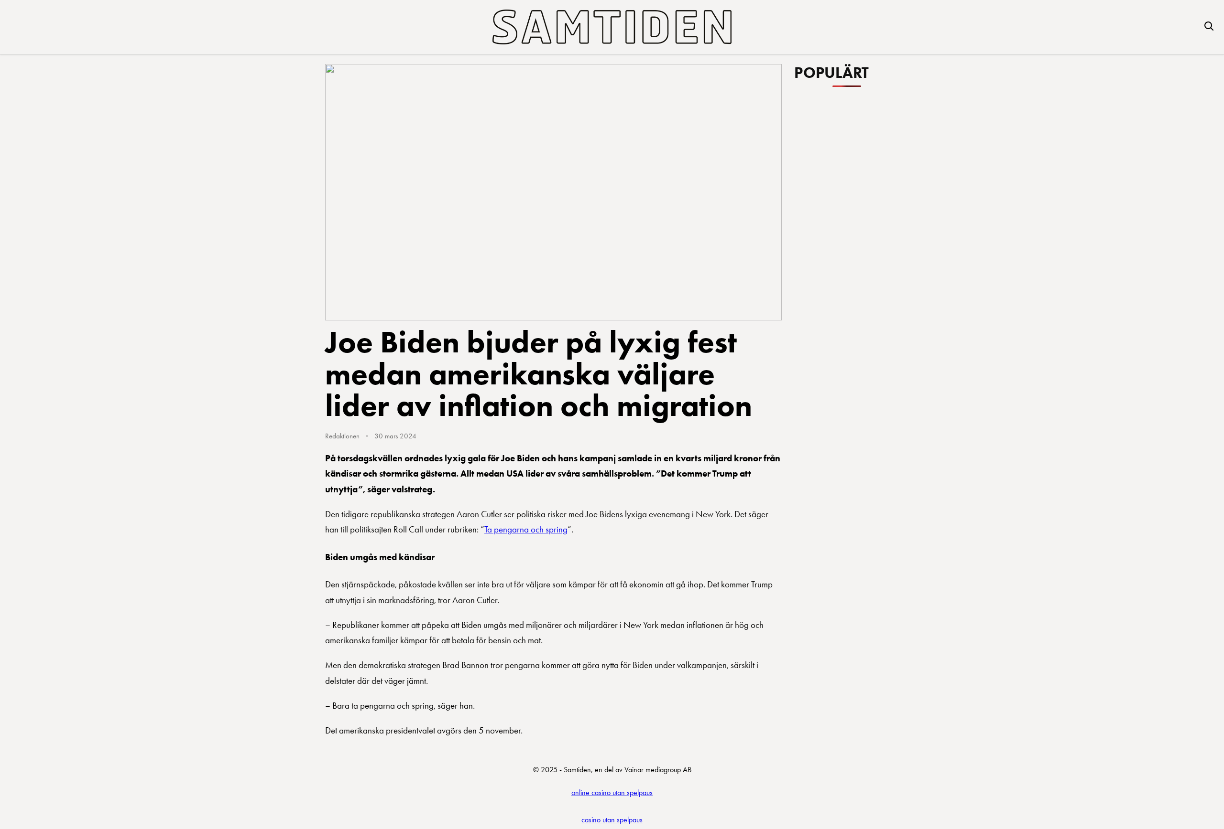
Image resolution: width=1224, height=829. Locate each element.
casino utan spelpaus (612, 819)
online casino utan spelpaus (612, 792)
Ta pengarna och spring (526, 529)
